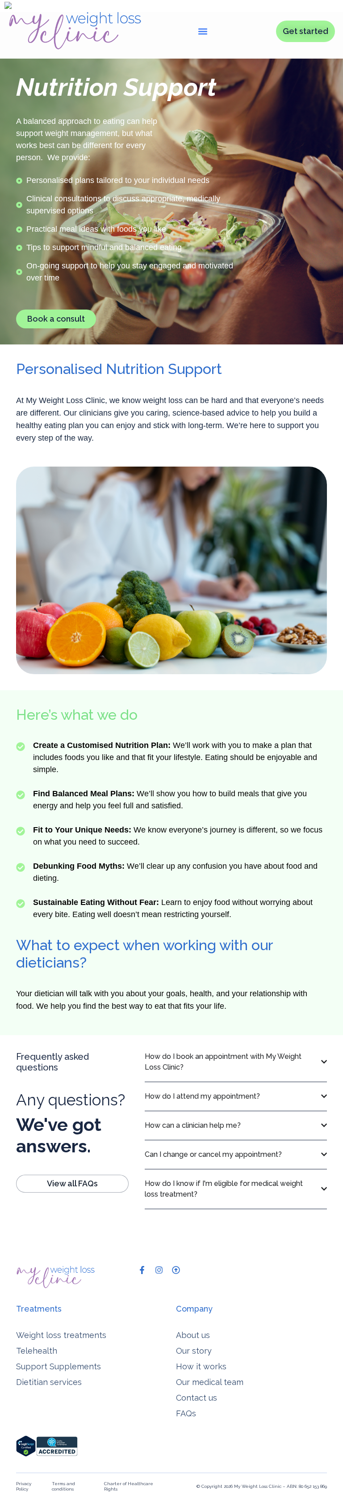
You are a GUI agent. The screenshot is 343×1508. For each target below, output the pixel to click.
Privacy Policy (23, 1486)
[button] (203, 31)
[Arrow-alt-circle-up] (176, 1270)
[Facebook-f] (142, 1270)
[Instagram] (159, 1270)
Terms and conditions (63, 1486)
